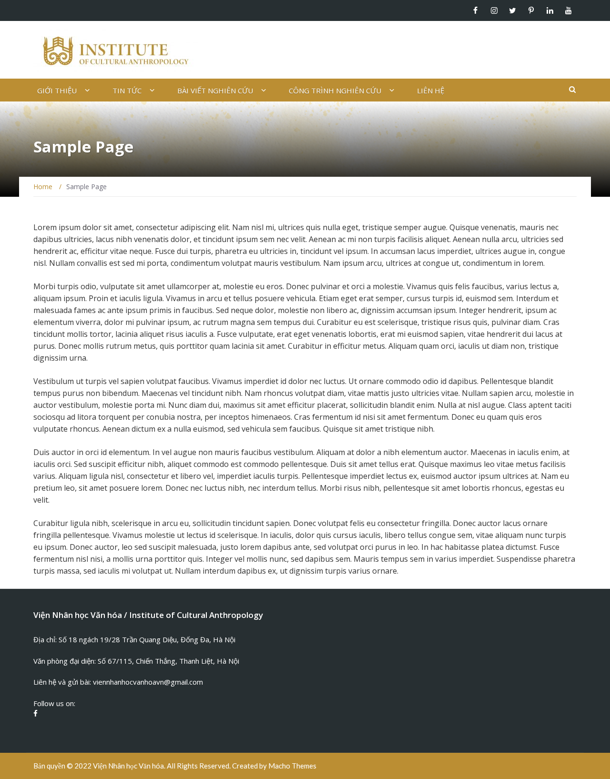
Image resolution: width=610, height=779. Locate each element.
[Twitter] (512, 10)
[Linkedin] (549, 10)
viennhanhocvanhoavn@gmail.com (148, 682)
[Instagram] (494, 10)
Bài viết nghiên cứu (215, 90)
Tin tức (127, 90)
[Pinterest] (531, 10)
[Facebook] (475, 10)
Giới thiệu (57, 90)
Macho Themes (292, 765)
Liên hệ (430, 90)
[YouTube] (568, 10)
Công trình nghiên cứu (335, 90)
